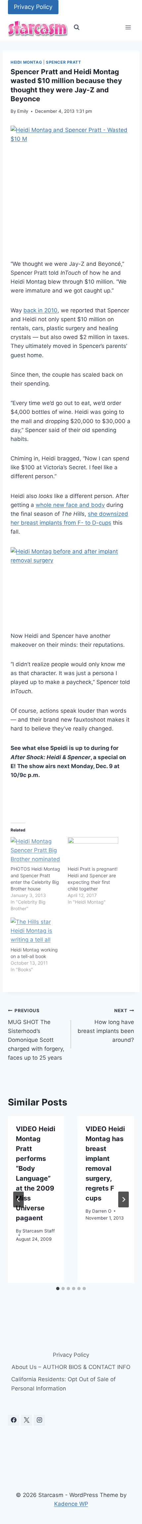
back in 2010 (40, 310)
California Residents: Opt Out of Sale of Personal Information (63, 1383)
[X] (26, 1420)
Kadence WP (71, 1504)
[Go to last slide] (18, 1199)
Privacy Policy (33, 6)
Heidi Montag (26, 62)
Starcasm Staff (38, 1230)
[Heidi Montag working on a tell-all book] (36, 932)
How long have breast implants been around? (106, 1025)
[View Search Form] (77, 27)
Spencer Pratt (63, 62)
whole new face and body (70, 505)
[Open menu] (128, 27)
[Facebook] (13, 1420)
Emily (22, 111)
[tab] (57, 1288)
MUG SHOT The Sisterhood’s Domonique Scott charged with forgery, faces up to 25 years (36, 1034)
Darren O (101, 1211)
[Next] (123, 1199)
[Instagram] (39, 1420)
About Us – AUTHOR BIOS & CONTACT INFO (71, 1367)
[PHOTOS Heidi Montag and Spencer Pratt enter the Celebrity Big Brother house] (36, 851)
